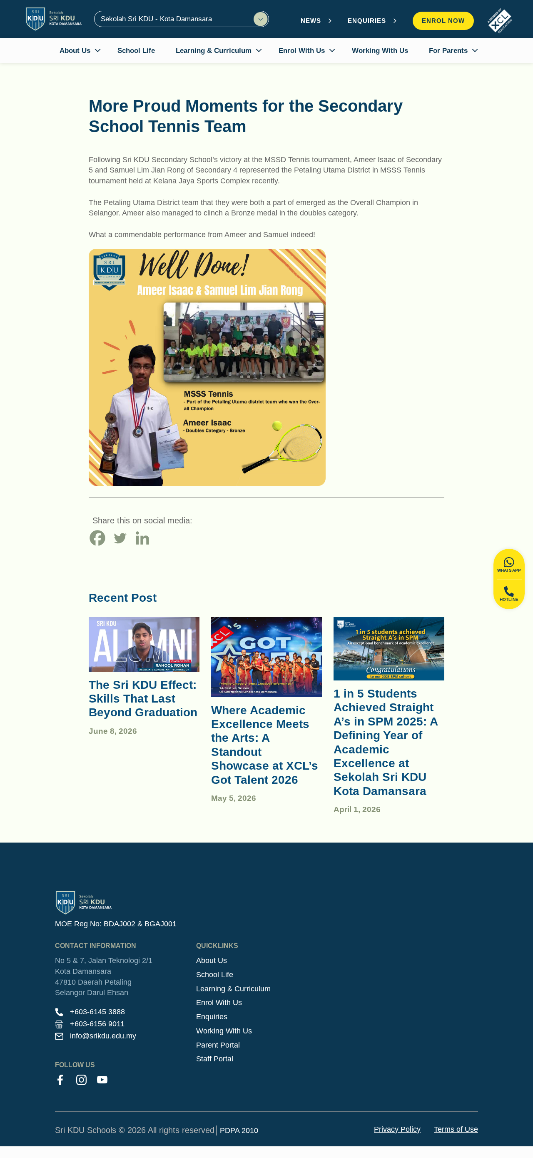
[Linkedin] (142, 538)
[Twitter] (120, 538)
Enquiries (211, 1017)
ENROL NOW (443, 20)
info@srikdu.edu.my (103, 1036)
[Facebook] (97, 538)
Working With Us (224, 1031)
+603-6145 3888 (97, 1012)
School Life (214, 974)
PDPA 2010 (239, 1130)
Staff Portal (214, 1059)
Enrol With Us (219, 1002)
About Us (211, 960)
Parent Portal (218, 1045)
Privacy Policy (397, 1129)
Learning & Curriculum (233, 989)
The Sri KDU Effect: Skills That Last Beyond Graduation (143, 698)
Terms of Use (456, 1129)
